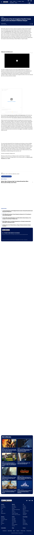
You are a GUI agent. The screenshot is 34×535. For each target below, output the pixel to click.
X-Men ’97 (24, 509)
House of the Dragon (26, 510)
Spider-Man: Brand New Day (16, 509)
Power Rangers (25, 523)
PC (1, 524)
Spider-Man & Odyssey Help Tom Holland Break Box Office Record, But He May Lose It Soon (14, 182)
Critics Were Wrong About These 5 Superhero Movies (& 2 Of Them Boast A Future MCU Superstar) (16, 215)
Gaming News (3, 518)
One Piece (13, 525)
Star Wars (24, 520)
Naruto (13, 523)
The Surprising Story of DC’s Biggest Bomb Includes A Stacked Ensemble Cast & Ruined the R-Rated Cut (17, 211)
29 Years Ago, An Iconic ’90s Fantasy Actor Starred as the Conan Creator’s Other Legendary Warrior (9, 450)
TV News (24, 505)
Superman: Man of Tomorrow (16, 514)
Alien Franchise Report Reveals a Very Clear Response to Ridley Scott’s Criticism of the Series (24, 450)
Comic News (3, 505)
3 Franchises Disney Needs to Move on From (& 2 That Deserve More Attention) (24, 491)
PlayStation (2, 523)
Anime (23, 1)
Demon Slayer (14, 520)
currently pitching (8, 31)
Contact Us (5, 530)
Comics (11, 1)
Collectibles (12, 2)
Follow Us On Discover (6, 176)
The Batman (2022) (10, 173)
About (14, 530)
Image (2, 510)
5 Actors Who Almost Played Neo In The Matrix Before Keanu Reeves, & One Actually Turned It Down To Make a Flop (16, 218)
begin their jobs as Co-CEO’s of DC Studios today (16, 115)
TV (23, 504)
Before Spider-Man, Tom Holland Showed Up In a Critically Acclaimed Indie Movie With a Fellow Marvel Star (16, 222)
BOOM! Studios (3, 513)
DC (1, 509)
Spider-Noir (24, 508)
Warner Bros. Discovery (16, 173)
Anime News (13, 518)
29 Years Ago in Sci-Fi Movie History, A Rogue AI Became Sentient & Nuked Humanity (16, 225)
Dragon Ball (13, 519)
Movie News (13, 505)
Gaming (19, 1)
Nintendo (2, 520)
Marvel (2, 508)
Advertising (10, 530)
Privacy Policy (25, 239)
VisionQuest (24, 514)
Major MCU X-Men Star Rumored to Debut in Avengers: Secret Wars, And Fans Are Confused (24, 478)
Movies (14, 1)
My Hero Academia (14, 524)
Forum (16, 2)
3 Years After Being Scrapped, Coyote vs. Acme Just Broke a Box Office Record (9, 491)
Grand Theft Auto (25, 524)
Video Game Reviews (4, 519)
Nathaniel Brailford (4, 23)
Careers (17, 530)
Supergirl (13, 508)
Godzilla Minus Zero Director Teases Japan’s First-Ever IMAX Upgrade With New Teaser (9, 478)
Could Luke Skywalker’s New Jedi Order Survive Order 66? (23, 463)
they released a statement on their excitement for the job (22, 117)
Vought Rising (25, 513)
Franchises (25, 516)
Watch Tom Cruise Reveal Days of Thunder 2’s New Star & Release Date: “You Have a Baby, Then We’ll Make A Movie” (9, 464)
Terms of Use (17, 239)
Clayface (13, 510)
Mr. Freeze (6, 173)
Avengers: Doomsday (15, 513)
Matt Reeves (2, 173)
